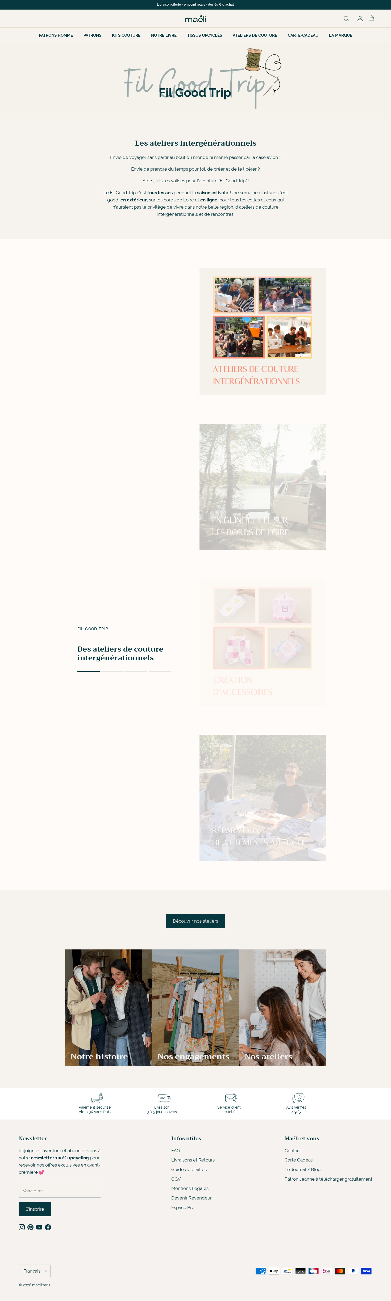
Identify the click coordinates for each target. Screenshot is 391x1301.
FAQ (175, 1150)
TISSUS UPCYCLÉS (204, 35)
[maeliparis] (195, 18)
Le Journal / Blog (303, 1169)
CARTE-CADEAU (303, 35)
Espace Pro (182, 1207)
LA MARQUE (340, 35)
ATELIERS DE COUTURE (255, 35)
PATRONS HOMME (56, 35)
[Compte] (359, 18)
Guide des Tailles (189, 1169)
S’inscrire (35, 1209)
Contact (293, 1150)
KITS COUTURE (126, 35)
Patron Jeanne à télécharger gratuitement (328, 1179)
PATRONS (92, 35)
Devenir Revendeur (191, 1198)
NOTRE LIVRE (164, 35)
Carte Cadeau (299, 1160)
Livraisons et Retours (193, 1160)
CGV (176, 1179)
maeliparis (41, 1285)
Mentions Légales (190, 1188)
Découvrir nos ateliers (195, 921)
